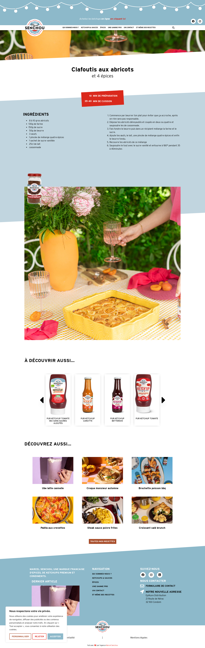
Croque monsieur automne (102, 488)
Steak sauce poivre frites (102, 527)
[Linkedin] (159, 575)
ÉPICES (103, 28)
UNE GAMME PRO (115, 28)
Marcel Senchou (112, 645)
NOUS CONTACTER (153, 581)
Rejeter (39, 636)
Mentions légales (138, 637)
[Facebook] (193, 21)
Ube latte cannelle (53, 488)
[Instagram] (199, 21)
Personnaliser (20, 636)
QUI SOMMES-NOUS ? (70, 28)
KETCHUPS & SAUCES (89, 28)
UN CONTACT (129, 28)
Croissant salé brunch (152, 527)
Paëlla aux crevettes (53, 527)
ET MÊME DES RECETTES (145, 28)
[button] (173, 28)
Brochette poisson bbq (152, 488)
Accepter (55, 636)
